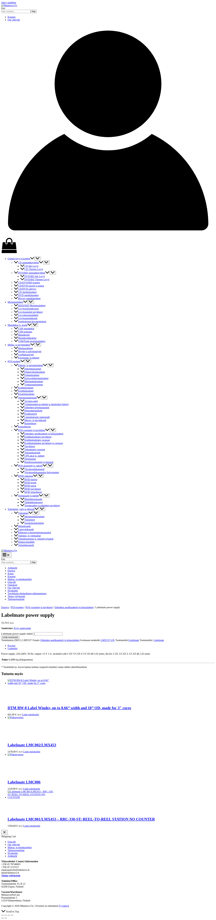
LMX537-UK (108, 640)
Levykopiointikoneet (28, 309)
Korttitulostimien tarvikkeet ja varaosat (43, 443)
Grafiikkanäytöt (26, 354)
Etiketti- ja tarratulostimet (30, 365)
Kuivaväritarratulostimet (36, 378)
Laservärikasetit (26, 529)
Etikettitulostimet (32, 368)
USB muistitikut (26, 328)
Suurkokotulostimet (34, 523)
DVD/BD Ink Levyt (34, 276)
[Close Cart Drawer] (4, 832)
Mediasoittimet (25, 348)
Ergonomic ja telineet (28, 357)
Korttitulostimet (26, 391)
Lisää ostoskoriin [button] (30, 714)
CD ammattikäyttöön (28, 262)
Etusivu (11, 570)
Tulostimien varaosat (34, 449)
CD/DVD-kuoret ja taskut (31, 285)
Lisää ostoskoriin (10, 637)
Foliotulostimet (31, 375)
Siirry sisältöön (8, 2)
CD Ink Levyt (31, 266)
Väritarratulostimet (33, 384)
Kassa (11, 573)
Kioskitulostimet (26, 394)
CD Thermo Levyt (33, 269)
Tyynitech (64, 906)
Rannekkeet (30, 423)
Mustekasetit (24, 526)
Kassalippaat (24, 426)
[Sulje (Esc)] (12, 915)
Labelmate (134, 640)
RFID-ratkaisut (25, 476)
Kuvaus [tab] (11, 645)
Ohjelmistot (30, 459)
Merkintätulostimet (33, 381)
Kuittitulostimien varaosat (37, 440)
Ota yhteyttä (14, 19)
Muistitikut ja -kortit (17, 325)
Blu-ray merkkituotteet (29, 298)
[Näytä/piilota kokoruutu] (5, 915)
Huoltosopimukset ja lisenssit (38, 462)
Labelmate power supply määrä (17, 633)
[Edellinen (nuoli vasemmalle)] (2, 918)
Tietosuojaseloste (16, 599)
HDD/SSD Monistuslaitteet (31, 305)
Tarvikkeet (29, 446)
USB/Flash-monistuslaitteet (31, 341)
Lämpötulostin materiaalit (37, 417)
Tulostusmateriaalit (27, 397)
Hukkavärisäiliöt (26, 542)
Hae (33, 11)
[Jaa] (9, 915)
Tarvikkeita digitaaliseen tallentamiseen (27, 593)
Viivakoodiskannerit (34, 469)
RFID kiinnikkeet (33, 492)
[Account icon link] (108, 236)
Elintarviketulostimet (34, 372)
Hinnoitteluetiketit (33, 410)
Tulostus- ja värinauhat (29, 535)
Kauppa (11, 17)
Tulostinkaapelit (32, 452)
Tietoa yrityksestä (16, 596)
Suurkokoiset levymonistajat (32, 321)
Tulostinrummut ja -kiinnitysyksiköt (35, 539)
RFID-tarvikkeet (32, 489)
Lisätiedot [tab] (12, 648)
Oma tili (12, 582)
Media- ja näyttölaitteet (19, 345)
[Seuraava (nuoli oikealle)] (5, 918)
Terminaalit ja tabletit (28, 495)
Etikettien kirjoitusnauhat (36, 407)
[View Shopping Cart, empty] (108, 246)
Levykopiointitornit (27, 318)
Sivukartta (13, 590)
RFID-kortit (30, 482)
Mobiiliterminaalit (33, 499)
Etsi (3, 8)
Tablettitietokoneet (33, 502)
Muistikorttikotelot (27, 338)
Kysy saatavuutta (22, 628)
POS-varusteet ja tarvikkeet (31, 430)
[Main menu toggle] (6, 555)
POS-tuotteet (14, 361)
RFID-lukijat (30, 479)
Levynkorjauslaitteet (28, 315)
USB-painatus (25, 331)
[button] (32, 258)
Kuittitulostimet (25, 387)
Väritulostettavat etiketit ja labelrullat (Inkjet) (46, 404)
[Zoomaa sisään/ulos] (2, 915)
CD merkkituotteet (27, 292)
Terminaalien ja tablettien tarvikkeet (42, 505)
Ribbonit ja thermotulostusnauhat (34, 532)
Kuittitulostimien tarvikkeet (37, 437)
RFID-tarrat (30, 485)
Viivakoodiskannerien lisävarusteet (41, 472)
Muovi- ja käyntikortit (35, 420)
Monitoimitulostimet (34, 516)
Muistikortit (24, 335)
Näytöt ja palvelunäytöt (29, 351)
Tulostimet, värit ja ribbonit (21, 509)
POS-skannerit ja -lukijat (30, 465)
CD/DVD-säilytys (27, 289)
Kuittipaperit (30, 414)
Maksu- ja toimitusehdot (20, 579)
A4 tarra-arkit (31, 401)
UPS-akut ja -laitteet (34, 455)
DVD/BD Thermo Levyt (36, 279)
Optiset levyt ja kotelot (19, 258)
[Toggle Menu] (37, 258)
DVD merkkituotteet (28, 295)
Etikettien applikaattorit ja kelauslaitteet (43, 433)
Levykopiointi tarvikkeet (30, 312)
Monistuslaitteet (15, 302)
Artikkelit (12, 568)
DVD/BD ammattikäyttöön (31, 273)
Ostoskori (12, 585)
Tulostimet (23, 513)
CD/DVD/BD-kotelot (29, 282)
